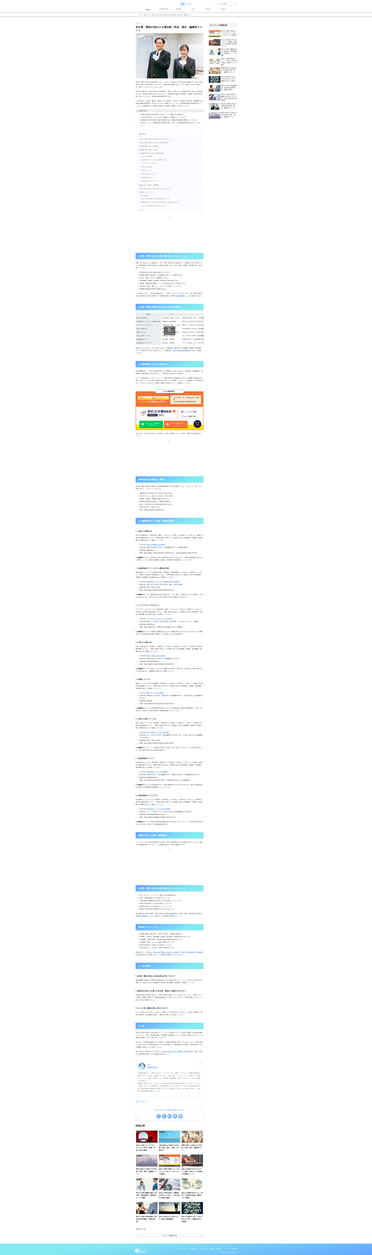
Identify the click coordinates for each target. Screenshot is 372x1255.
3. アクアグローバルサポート (150, 163)
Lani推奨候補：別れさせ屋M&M (149, 146)
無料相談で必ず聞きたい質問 (148, 150)
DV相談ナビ (174, 913)
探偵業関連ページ (183, 296)
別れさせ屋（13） (143, 1101)
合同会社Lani (152, 1067)
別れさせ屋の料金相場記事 (182, 350)
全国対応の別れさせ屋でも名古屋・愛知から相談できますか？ (160, 202)
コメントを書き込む (169, 1235)
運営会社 (218, 1248)
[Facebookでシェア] (164, 1116)
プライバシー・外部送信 (230, 1248)
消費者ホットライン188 (149, 916)
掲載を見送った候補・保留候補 (148, 185)
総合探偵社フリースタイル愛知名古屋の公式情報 (163, 581)
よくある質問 (143, 196)
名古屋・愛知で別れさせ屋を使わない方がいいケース (155, 188)
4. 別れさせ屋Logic (147, 167)
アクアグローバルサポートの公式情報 (159, 619)
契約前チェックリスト (146, 192)
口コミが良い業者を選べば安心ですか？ (153, 206)
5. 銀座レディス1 (146, 170)
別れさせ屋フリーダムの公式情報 (158, 732)
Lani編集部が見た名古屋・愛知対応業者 (151, 153)
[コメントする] (180, 1116)
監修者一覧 (194, 1248)
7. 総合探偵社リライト (148, 177)
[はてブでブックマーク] (169, 1116)
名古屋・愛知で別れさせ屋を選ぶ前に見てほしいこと (155, 139)
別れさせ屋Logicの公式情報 (156, 656)
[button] (234, 4)
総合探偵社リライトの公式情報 (157, 772)
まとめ (141, 210)
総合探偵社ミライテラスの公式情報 (158, 809)
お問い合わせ (203, 1248)
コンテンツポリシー (183, 1248)
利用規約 (211, 1248)
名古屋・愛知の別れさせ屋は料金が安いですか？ (156, 198)
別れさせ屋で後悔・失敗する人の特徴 (166, 952)
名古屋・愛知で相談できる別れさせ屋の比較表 (153, 142)
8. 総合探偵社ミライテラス (149, 181)
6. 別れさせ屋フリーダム (148, 174)
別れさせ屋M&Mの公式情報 (156, 544)
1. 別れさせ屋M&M (146, 156)
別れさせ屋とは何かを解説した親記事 (176, 1051)
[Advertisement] (169, 232)
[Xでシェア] (158, 1116)
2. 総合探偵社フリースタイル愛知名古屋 (153, 160)
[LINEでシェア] (175, 1116)
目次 (140, 134)
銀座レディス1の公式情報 (155, 693)
